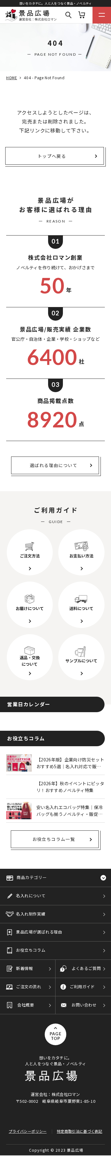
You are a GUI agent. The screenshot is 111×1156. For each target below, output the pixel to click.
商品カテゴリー (32, 877)
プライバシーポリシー (28, 1131)
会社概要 (25, 1005)
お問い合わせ (84, 1005)
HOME (11, 77)
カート (81, 15)
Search (68, 15)
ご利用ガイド (82, 986)
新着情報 (24, 968)
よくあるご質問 (86, 968)
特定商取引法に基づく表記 (79, 1131)
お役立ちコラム (30, 950)
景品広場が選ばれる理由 (39, 932)
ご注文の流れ (28, 986)
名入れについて (30, 895)
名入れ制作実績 (30, 914)
